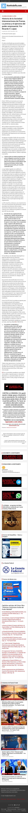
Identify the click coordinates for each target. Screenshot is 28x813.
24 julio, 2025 (4, 781)
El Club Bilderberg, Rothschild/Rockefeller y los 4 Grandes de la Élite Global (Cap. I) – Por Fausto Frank (14, 613)
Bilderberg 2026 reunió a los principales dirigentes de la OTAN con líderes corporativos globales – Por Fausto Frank (13, 703)
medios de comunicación (11, 427)
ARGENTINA (4, 773)
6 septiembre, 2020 (6, 31)
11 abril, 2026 (4, 706)
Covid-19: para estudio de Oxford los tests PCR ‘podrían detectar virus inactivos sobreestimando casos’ (14, 442)
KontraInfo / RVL (14, 31)
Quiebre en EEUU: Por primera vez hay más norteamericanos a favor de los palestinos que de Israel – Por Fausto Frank (13, 728)
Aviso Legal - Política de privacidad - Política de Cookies (13, 799)
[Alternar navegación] (2, 11)
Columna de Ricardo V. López (9, 16)
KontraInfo (10, 706)
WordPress (23, 810)
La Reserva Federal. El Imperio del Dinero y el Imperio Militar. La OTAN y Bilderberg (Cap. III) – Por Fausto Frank (13, 627)
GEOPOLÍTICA (17, 723)
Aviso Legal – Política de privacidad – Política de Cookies (13, 809)
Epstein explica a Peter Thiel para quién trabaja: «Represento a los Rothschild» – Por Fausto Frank (14, 753)
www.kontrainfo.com (14, 425)
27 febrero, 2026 (5, 731)
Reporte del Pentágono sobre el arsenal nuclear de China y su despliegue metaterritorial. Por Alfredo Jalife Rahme (14, 435)
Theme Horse (9, 810)
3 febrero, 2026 (5, 756)
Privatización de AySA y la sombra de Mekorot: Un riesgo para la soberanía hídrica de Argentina (14, 778)
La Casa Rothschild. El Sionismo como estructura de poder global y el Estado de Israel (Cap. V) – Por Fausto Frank (14, 639)
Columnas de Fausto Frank (10, 683)
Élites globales (18, 698)
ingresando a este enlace (13, 422)
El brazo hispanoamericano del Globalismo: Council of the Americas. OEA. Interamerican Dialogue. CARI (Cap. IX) (13, 671)
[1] (15, 322)
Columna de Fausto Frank (8, 698)
